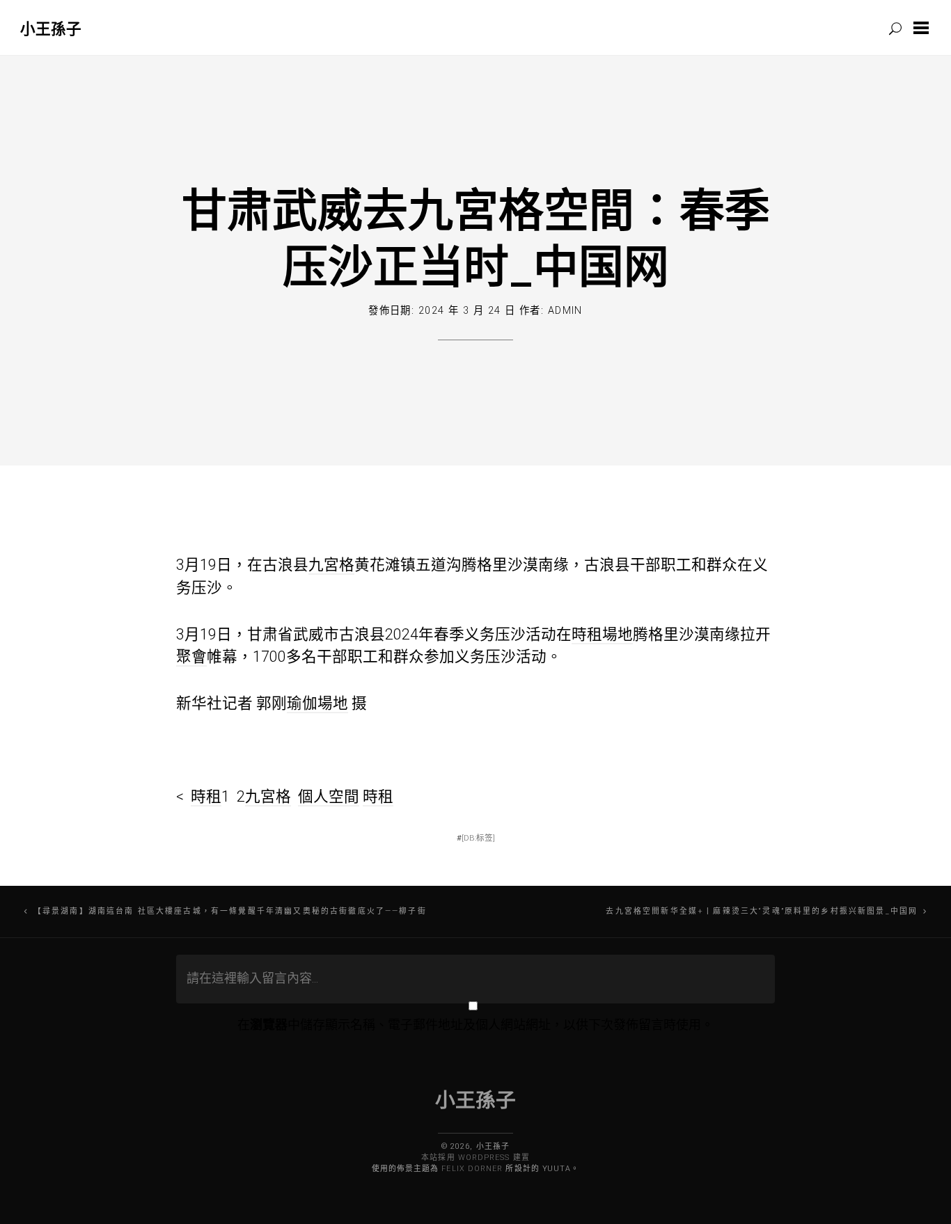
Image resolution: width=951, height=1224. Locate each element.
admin (565, 311)
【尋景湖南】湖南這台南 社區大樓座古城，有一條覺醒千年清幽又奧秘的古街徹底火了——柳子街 (230, 911)
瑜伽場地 (317, 703)
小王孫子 (50, 28)
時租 (206, 796)
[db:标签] (478, 838)
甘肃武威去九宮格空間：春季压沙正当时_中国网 (476, 237)
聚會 (191, 656)
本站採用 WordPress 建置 (475, 1157)
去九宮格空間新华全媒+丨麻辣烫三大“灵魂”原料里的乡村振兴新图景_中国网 (762, 911)
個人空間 (328, 796)
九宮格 (331, 564)
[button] (923, 27)
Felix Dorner (472, 1168)
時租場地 (602, 634)
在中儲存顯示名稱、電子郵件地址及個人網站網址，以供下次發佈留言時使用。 (475, 1024)
